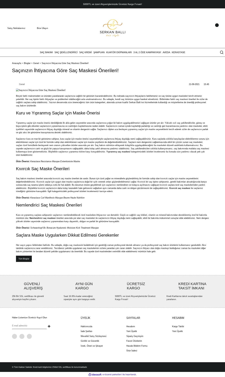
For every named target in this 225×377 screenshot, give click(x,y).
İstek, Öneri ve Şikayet (92, 346)
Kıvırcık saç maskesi (179, 188)
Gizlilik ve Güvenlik (90, 341)
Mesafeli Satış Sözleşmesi (93, 336)
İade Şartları (86, 331)
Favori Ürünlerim (134, 341)
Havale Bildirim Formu (136, 346)
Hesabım (130, 326)
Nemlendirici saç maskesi (42, 218)
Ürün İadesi (131, 350)
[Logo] (113, 28)
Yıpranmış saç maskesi (118, 151)
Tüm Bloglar (23, 259)
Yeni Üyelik (131, 331)
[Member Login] (212, 28)
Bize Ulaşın (42, 28)
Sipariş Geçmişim (134, 336)
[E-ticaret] (112, 374)
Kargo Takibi (178, 326)
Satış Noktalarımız (16, 28)
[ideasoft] (95, 374)
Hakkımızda (86, 326)
